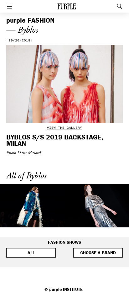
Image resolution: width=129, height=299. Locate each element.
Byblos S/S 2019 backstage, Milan (54, 140)
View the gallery (64, 128)
